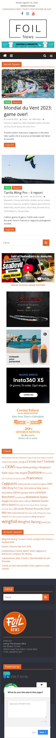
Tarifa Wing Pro (10, 211)
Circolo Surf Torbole (40, 461)
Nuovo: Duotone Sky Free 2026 (16, 546)
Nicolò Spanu (16, 126)
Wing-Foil (17, 102)
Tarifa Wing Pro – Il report (23, 192)
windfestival (26, 517)
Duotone (35, 472)
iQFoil (16, 492)
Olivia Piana (31, 207)
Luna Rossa (20, 497)
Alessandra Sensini (10, 457)
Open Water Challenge (38, 505)
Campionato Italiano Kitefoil (42, 458)
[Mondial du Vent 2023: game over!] (28, 70)
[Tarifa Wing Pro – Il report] (28, 156)
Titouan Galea (23, 211)
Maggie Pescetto (10, 500)
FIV (43, 473)
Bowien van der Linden (40, 200)
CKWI (10, 466)
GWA (24, 123)
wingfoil (9, 521)
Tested (5, 516)
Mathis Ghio (8, 207)
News (7, 102)
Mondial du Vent (23, 505)
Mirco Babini (9, 504)
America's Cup (25, 457)
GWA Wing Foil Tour (12, 488)
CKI (3, 467)
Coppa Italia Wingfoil (17, 472)
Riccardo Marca (8, 509)
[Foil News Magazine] (28, 19)
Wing (33, 516)
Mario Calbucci (25, 501)
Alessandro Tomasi (12, 200)
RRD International (15, 512)
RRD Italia (28, 513)
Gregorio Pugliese (29, 204)
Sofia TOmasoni (39, 513)
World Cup (45, 522)
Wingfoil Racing (29, 522)
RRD (4, 512)
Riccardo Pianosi (23, 508)
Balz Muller (25, 200)
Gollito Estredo (24, 484)
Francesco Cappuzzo (12, 123)
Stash (49, 513)
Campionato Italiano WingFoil (14, 462)
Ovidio (24, 119)
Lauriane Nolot (27, 492)
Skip (34, 732)
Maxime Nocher (40, 500)
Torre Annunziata (15, 517)
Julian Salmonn (44, 204)
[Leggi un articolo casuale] (51, 55)
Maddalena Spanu (34, 123)
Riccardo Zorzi (29, 126)
